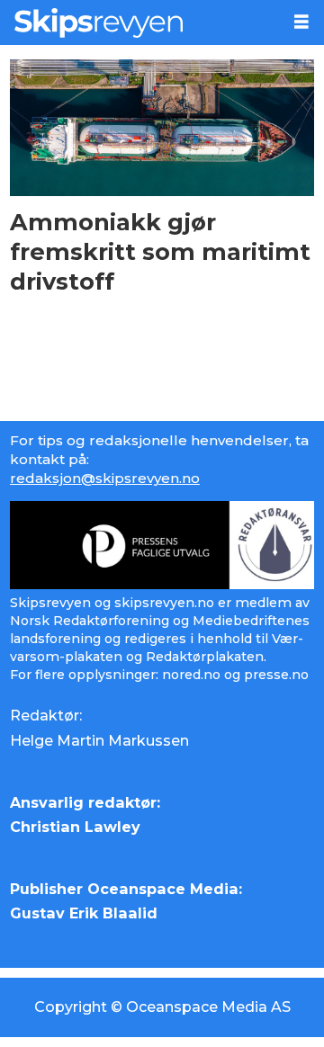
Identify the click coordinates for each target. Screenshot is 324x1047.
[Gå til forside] (139, 22)
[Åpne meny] (301, 22)
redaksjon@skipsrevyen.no (105, 478)
